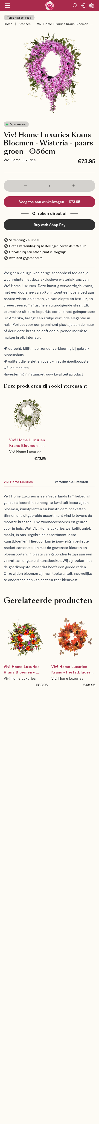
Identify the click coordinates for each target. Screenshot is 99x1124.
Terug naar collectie (19, 17)
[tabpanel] (49, 534)
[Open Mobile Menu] (7, 5)
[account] (83, 5)
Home (8, 24)
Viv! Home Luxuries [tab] (18, 482)
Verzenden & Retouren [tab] (71, 482)
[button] (25, 186)
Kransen (25, 24)
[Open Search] (75, 5)
